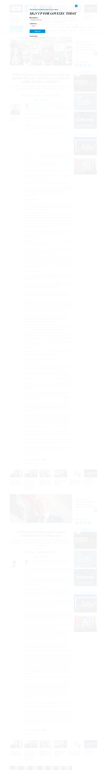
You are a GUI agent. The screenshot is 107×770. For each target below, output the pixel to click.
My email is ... (34, 17)
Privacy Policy (33, 36)
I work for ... (34, 23)
